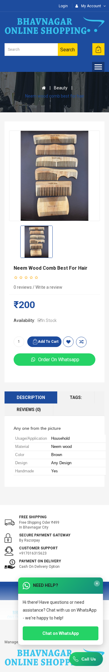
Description (31, 397)
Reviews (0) (29, 409)
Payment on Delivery (40, 561)
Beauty (61, 87)
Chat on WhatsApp (60, 633)
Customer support (38, 548)
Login (63, 6)
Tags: (76, 397)
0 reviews (23, 287)
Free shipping (33, 517)
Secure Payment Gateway (45, 535)
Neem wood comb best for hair (54, 96)
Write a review (48, 287)
